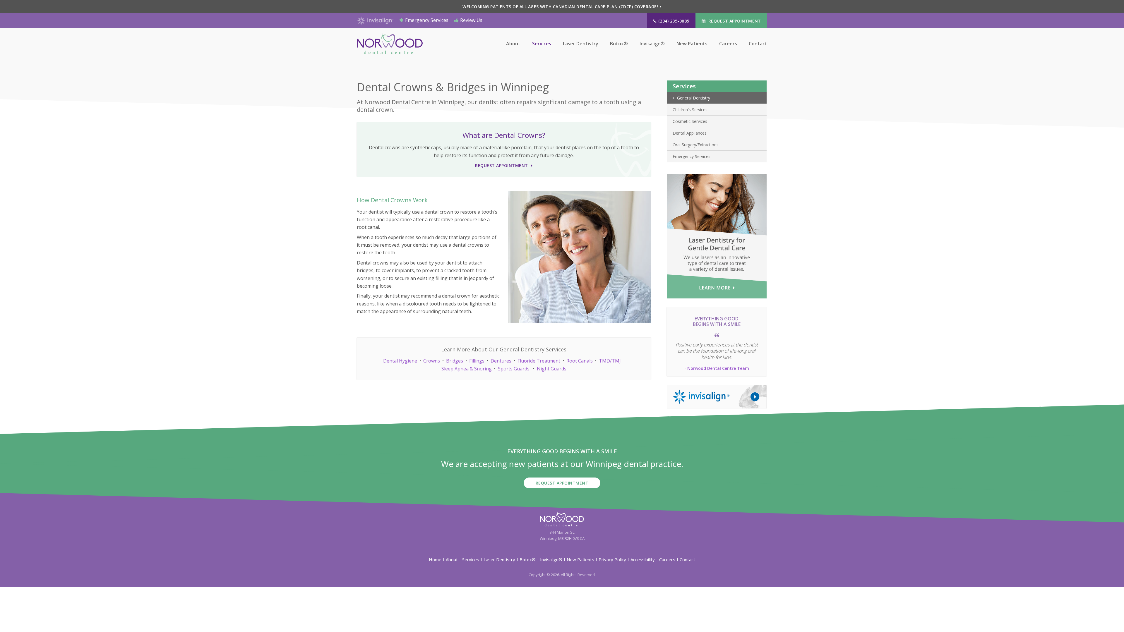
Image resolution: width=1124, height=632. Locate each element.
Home (435, 559)
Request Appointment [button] (734, 21)
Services (541, 43)
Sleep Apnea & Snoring (466, 368)
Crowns (431, 361)
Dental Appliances (690, 133)
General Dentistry (693, 98)
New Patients (691, 43)
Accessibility (642, 559)
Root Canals (579, 361)
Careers (728, 43)
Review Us (471, 20)
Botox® (619, 43)
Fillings (476, 361)
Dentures (501, 361)
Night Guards (551, 368)
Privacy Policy (612, 559)
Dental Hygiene (400, 361)
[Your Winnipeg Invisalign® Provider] (375, 20)
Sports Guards (514, 368)
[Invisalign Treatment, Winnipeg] (717, 396)
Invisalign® (652, 43)
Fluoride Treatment (539, 361)
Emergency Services (426, 20)
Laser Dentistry (580, 43)
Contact (758, 43)
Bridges (454, 361)
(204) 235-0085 (673, 21)
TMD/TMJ (610, 361)
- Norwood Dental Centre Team (716, 368)
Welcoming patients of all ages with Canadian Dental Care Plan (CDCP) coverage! (560, 6)
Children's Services (690, 109)
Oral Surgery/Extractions (696, 144)
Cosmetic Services (690, 121)
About (513, 43)
